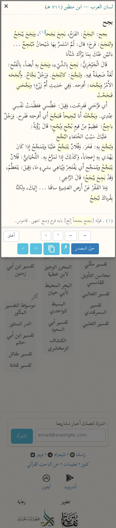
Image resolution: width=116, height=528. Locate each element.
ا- (23, 248)
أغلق (11, 236)
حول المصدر (85, 248)
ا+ (36, 248)
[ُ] (65, 248)
